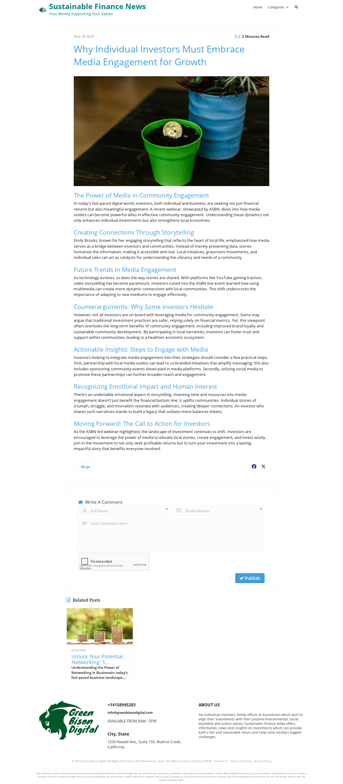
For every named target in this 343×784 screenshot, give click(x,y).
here (180, 780)
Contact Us (221, 761)
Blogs (85, 466)
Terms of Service (241, 761)
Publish (252, 578)
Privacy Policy (263, 761)
